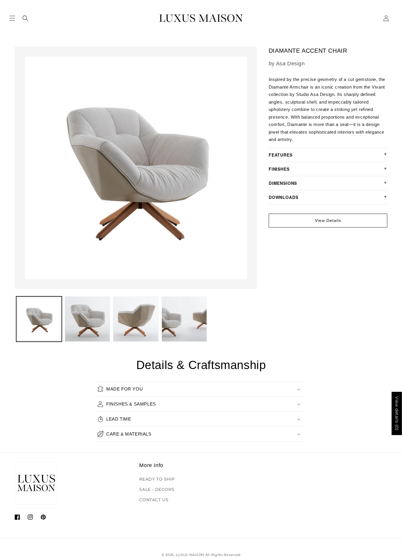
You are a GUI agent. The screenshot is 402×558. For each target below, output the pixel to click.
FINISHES (279, 169)
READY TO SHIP (157, 479)
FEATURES (281, 155)
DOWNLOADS (283, 197)
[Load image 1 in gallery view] (39, 319)
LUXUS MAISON (190, 555)
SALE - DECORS (156, 489)
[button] (12, 18)
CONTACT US (153, 499)
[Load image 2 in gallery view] (87, 319)
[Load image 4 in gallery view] (184, 319)
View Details (328, 220)
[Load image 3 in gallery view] (136, 319)
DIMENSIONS (283, 183)
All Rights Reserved (222, 555)
